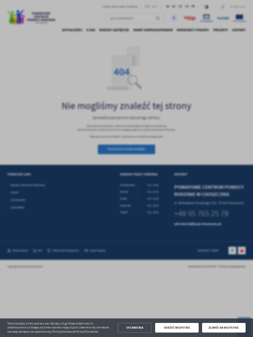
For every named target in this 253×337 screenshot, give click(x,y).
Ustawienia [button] (134, 328)
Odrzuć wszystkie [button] (177, 328)
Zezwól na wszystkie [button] (224, 328)
